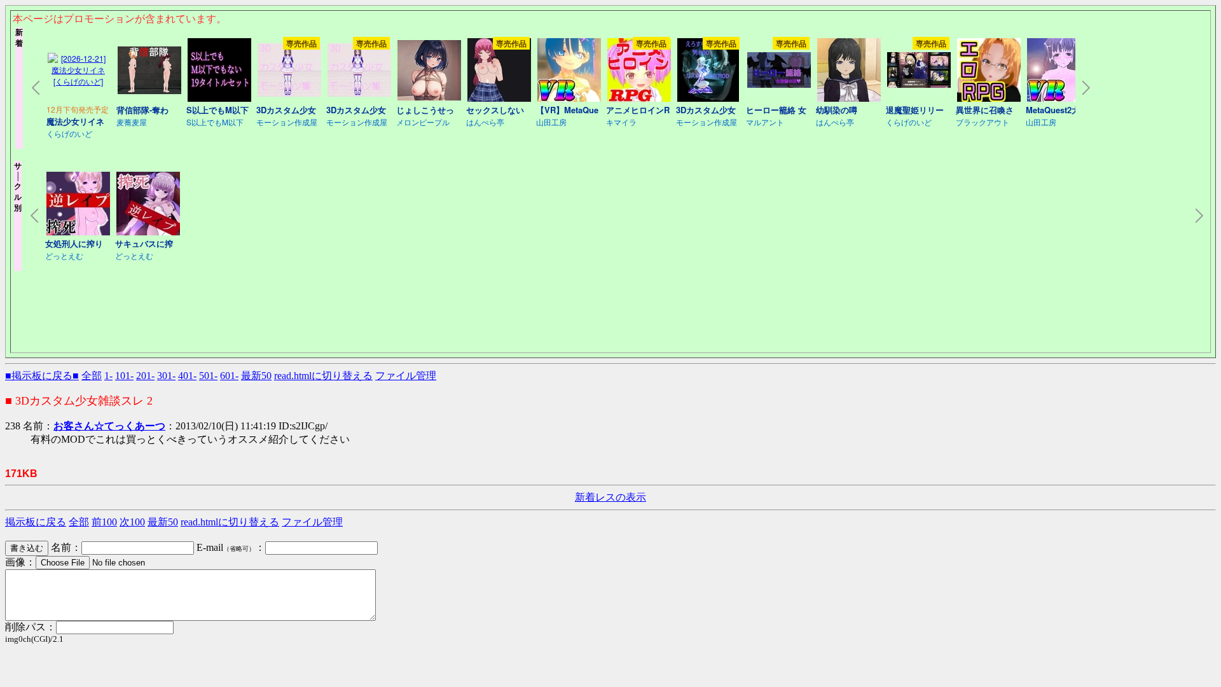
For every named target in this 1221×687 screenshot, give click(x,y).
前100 (104, 522)
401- (187, 375)
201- (145, 375)
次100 (132, 522)
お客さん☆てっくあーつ (109, 425)
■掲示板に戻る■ (42, 375)
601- (229, 375)
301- (166, 375)
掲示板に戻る (35, 522)
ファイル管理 (405, 375)
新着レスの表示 (610, 497)
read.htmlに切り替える (323, 375)
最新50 (256, 375)
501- (208, 375)
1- (108, 375)
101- (124, 375)
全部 (91, 375)
